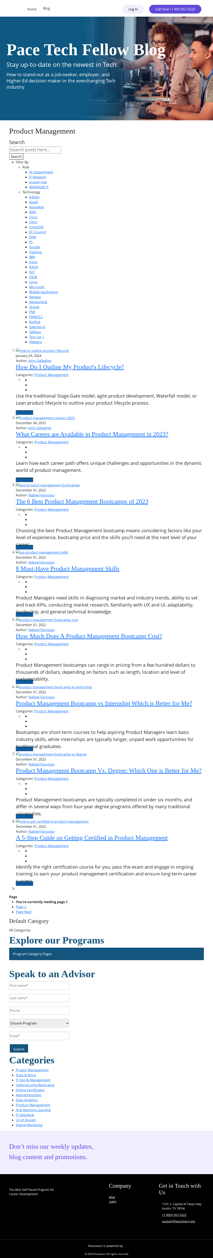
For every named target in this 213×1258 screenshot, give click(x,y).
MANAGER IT (39, 187)
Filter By (22, 162)
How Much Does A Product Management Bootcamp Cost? (89, 636)
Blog (46, 8)
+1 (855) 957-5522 (174, 1215)
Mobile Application (43, 292)
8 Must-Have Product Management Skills (67, 568)
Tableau (35, 332)
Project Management (32, 1070)
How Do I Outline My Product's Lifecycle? (70, 366)
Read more (24, 412)
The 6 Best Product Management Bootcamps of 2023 (82, 501)
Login (112, 1201)
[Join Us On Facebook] (13, 1225)
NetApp (35, 297)
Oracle (34, 307)
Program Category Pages (32, 954)
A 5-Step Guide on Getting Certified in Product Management (92, 837)
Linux (33, 282)
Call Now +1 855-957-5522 (175, 9)
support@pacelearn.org (178, 1221)
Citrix (33, 222)
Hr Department (41, 172)
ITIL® (33, 277)
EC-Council (37, 232)
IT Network (37, 177)
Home (32, 9)
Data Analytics (27, 1100)
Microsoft (36, 287)
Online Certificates (30, 1090)
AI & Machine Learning (33, 1110)
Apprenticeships (28, 1095)
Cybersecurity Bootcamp (35, 1085)
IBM (32, 257)
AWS (32, 212)
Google (34, 247)
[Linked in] (43, 1225)
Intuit (33, 262)
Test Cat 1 (36, 337)
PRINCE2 (35, 317)
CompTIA (36, 227)
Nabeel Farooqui (41, 495)
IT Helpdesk (25, 1115)
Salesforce (37, 327)
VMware (35, 342)
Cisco (33, 217)
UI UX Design (26, 1120)
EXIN (32, 237)
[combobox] (35, 150)
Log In (133, 9)
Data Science (26, 1075)
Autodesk (36, 207)
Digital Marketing (29, 1125)
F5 (31, 242)
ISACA (33, 267)
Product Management (51, 375)
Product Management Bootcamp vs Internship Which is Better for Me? (104, 703)
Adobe (34, 197)
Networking (38, 302)
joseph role (38, 182)
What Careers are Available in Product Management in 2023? (92, 434)
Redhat (34, 322)
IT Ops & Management (33, 1080)
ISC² (32, 272)
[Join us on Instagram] (28, 1225)
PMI (32, 312)
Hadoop (35, 252)
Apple (33, 202)
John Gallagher (40, 360)
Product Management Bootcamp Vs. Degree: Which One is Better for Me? (109, 770)
